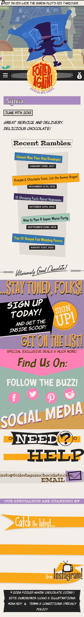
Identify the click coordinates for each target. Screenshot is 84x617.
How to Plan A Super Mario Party (45, 219)
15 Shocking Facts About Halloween (38, 199)
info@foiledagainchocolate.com (36, 475)
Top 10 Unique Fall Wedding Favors (38, 239)
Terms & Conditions (45, 604)
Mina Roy (15, 604)
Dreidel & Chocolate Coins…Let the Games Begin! (45, 179)
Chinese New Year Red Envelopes (38, 158)
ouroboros (27, 598)
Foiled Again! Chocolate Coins (42, 78)
